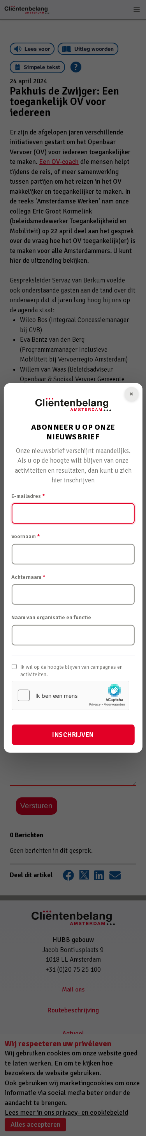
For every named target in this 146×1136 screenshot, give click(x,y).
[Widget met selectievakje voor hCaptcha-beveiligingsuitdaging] (70, 695)
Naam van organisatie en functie (51, 617)
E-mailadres (28, 496)
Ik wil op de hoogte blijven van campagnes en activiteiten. (71, 671)
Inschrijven (73, 735)
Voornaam (25, 536)
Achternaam (28, 577)
